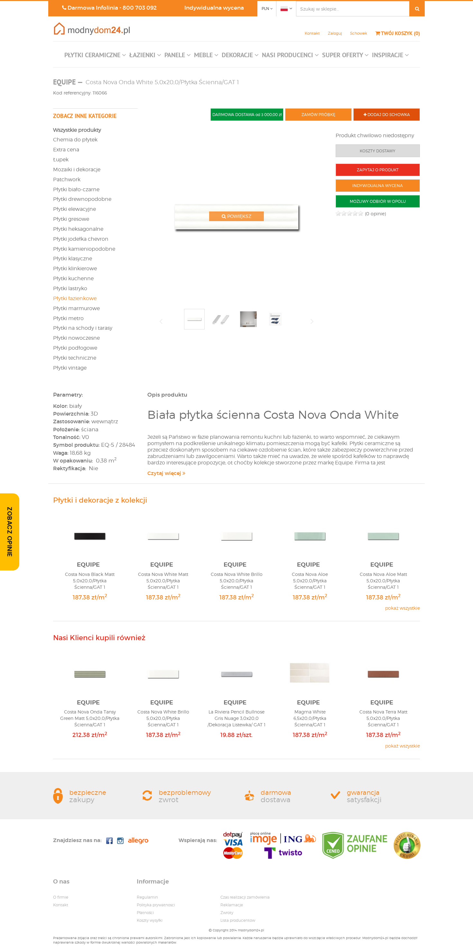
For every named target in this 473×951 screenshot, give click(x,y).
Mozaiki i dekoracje (76, 169)
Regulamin (147, 897)
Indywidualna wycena (214, 7)
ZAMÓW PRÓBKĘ (318, 114)
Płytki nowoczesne (76, 338)
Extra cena (66, 150)
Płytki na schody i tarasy (82, 328)
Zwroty (226, 912)
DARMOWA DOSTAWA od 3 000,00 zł (247, 114)
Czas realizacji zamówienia (245, 897)
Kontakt (312, 33)
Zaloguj (335, 33)
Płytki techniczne (74, 358)
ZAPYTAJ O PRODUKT (378, 169)
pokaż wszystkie (402, 608)
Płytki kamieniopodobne (84, 249)
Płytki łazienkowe (75, 298)
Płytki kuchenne (73, 278)
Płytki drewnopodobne (82, 199)
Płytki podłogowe (75, 348)
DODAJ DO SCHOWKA (388, 114)
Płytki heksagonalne (78, 229)
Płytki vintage (70, 368)
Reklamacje (231, 904)
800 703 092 (140, 7)
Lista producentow (237, 920)
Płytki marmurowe (76, 308)
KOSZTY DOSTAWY (377, 150)
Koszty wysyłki (149, 920)
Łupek (61, 160)
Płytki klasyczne (72, 259)
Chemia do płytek (75, 140)
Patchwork (66, 179)
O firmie (60, 897)
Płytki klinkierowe (75, 268)
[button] (95, 56)
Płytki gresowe (71, 219)
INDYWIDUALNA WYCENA (377, 185)
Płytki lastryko (70, 288)
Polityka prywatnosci (156, 904)
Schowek (358, 33)
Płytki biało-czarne (76, 189)
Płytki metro (68, 318)
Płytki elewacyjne (74, 209)
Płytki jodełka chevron (80, 239)
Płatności (145, 912)
